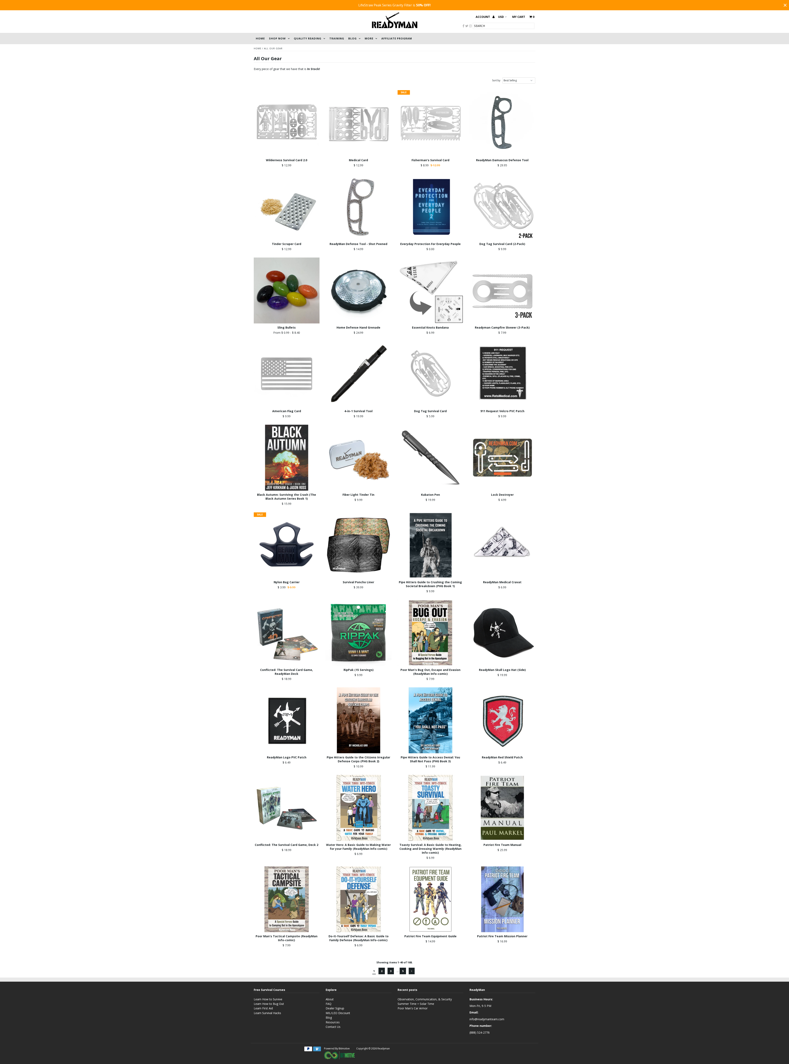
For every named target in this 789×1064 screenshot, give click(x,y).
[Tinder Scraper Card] (287, 207)
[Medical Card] (359, 123)
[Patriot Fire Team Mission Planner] (502, 899)
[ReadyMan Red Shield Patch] (502, 720)
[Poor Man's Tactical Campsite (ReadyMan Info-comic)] (287, 899)
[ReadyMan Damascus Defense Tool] (502, 123)
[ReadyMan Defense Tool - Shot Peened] (359, 207)
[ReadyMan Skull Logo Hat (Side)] (502, 633)
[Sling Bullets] (287, 290)
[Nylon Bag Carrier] (287, 545)
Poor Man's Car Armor (413, 1008)
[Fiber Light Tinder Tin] (359, 458)
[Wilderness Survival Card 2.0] (287, 123)
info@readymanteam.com (486, 1019)
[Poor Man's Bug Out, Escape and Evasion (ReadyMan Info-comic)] (431, 633)
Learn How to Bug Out (269, 1004)
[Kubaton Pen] (431, 458)
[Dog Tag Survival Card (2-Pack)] (502, 207)
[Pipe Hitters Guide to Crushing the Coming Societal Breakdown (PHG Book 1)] (431, 545)
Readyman (383, 1048)
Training (336, 38)
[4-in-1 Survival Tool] (359, 374)
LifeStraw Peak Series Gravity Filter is (394, 5)
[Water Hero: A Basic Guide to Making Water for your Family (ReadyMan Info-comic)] (359, 808)
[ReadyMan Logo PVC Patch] (287, 720)
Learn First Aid (263, 1008)
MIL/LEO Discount (338, 1013)
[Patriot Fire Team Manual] (502, 808)
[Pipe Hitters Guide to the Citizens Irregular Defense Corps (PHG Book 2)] (359, 720)
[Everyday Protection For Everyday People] (431, 207)
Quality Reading (307, 38)
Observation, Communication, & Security (425, 999)
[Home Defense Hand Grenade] (359, 290)
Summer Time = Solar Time (416, 1004)
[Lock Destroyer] (502, 458)
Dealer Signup (335, 1008)
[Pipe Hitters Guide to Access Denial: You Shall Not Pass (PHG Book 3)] (431, 720)
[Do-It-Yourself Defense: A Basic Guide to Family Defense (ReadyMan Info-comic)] (359, 899)
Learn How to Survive (268, 999)
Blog (352, 38)
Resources (333, 1022)
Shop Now (277, 38)
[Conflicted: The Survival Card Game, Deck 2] (287, 808)
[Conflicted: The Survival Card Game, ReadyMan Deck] (287, 633)
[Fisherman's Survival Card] (431, 123)
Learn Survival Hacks (267, 1013)
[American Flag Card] (287, 374)
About (330, 999)
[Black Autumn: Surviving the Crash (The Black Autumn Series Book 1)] (287, 458)
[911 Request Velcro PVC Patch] (502, 374)
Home (260, 38)
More (369, 38)
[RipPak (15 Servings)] (359, 633)
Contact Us (333, 1027)
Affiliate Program (396, 38)
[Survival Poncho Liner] (359, 545)
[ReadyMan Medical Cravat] (502, 545)
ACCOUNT (483, 17)
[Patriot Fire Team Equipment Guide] (431, 899)
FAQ (328, 1004)
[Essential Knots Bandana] (431, 290)
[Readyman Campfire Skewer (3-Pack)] (502, 290)
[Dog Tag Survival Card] (431, 374)
